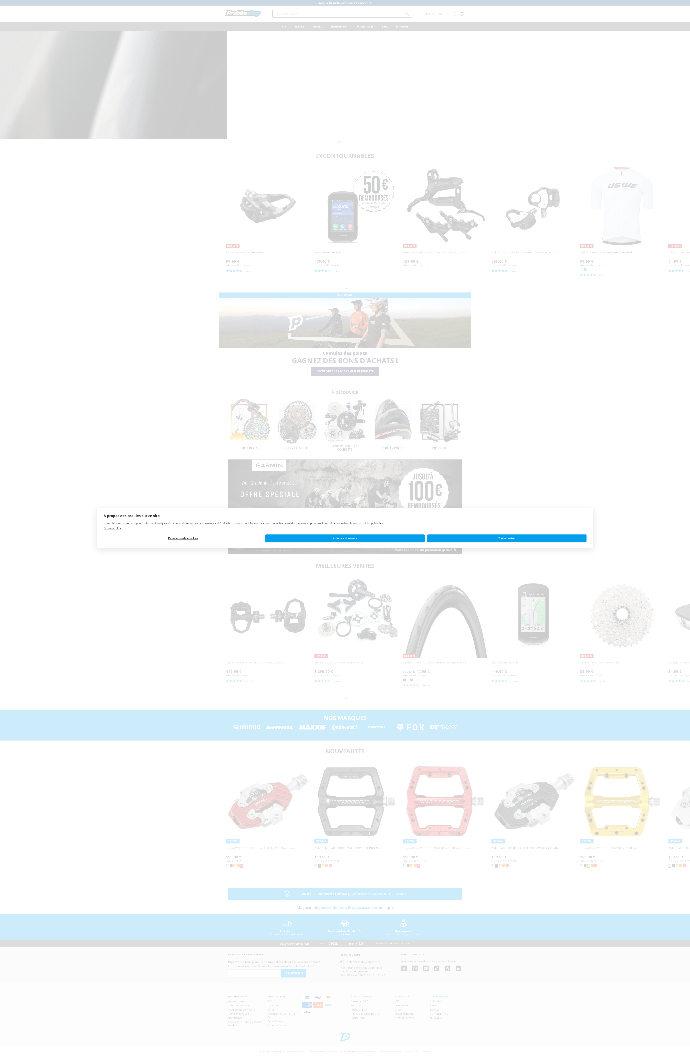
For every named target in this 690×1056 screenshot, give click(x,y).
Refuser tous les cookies (345, 538)
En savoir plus (112, 528)
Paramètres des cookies (183, 538)
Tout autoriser (507, 538)
